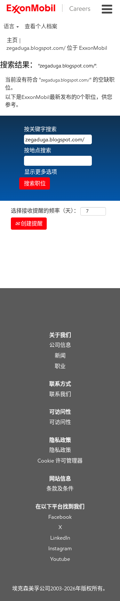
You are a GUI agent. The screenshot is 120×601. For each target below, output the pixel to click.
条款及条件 (60, 489)
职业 (60, 366)
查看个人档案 (41, 26)
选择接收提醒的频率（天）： (45, 211)
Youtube (60, 559)
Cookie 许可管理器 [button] (60, 461)
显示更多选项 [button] (40, 172)
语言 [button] (10, 26)
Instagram (60, 548)
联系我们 (60, 394)
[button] (107, 9)
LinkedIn (60, 538)
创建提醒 (31, 223)
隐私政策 (60, 450)
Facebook (60, 517)
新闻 (60, 356)
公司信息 (60, 345)
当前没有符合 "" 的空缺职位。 (60, 83)
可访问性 (60, 422)
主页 (12, 40)
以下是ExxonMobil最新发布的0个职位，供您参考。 (58, 101)
